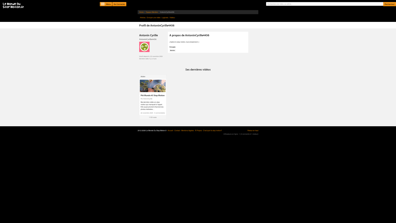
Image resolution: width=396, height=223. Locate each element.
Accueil (170, 130)
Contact (177, 130)
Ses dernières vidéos (198, 69)
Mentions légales (187, 130)
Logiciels (165, 17)
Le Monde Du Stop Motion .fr (14, 5)
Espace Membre (152, 12)
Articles (143, 17)
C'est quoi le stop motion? (212, 130)
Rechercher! (390, 4)
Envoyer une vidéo (153, 17)
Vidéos (172, 17)
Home (141, 12)
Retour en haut (253, 130)
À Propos (198, 130)
